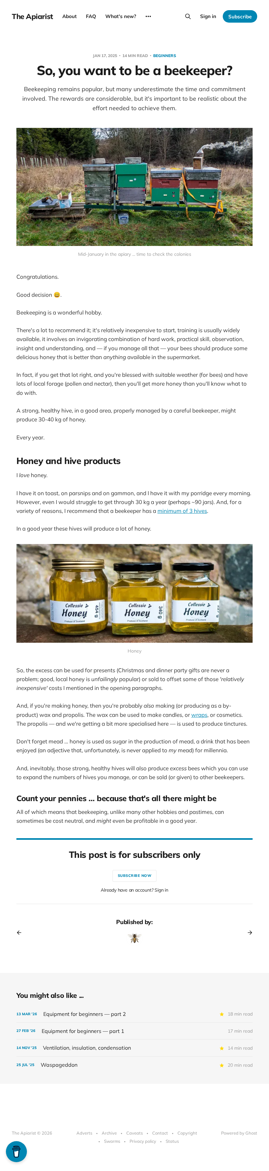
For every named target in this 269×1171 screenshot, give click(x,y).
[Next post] (248, 933)
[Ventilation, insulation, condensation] (134, 1048)
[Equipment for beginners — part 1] (134, 1031)
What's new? (120, 16)
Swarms (112, 1141)
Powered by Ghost (239, 1133)
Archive (109, 1133)
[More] (148, 16)
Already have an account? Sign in (134, 890)
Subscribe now (135, 875)
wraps (199, 714)
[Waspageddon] (134, 1065)
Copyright (187, 1133)
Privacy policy (143, 1141)
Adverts (84, 1133)
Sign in (208, 16)
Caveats (134, 1133)
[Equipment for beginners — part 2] (134, 1014)
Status (172, 1141)
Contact (160, 1133)
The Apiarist (32, 16)
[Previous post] (21, 933)
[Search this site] (188, 16)
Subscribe (240, 16)
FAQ (91, 16)
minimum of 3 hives (182, 510)
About (69, 16)
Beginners (164, 55)
